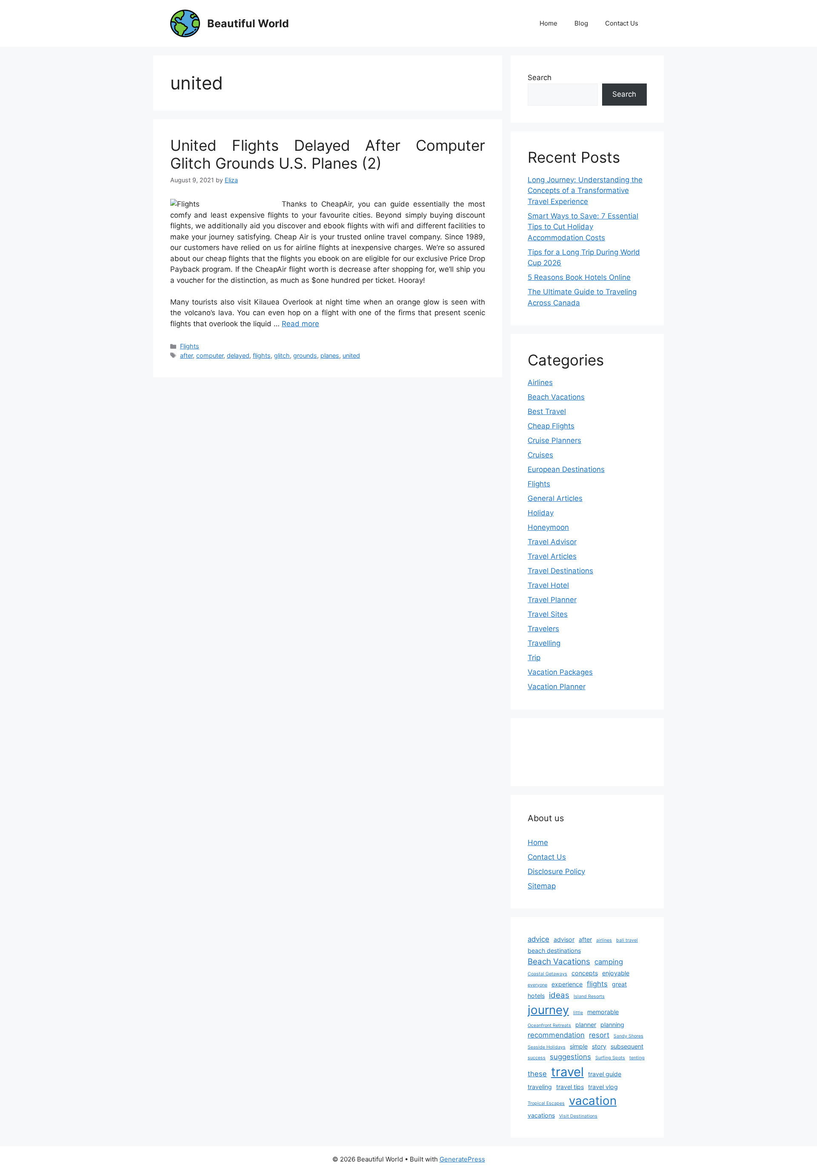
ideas (559, 995)
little (578, 1012)
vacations (541, 1115)
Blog (581, 23)
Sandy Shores (628, 1036)
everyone (537, 985)
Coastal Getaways (547, 974)
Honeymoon (548, 527)
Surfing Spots (610, 1058)
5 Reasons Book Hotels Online (579, 277)
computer (209, 355)
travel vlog (603, 1086)
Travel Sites (548, 614)
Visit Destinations (578, 1116)
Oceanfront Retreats (549, 1025)
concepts (584, 973)
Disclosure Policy (556, 871)
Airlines (540, 382)
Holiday (541, 513)
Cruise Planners (554, 440)
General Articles (555, 498)
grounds (305, 355)
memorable (603, 1011)
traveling (540, 1086)
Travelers (543, 628)
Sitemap (542, 886)
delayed (238, 355)
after (186, 355)
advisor (564, 939)
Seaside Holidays (547, 1047)
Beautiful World (248, 23)
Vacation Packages (560, 672)
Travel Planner (552, 599)
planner (585, 1024)
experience (567, 984)
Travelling (544, 643)
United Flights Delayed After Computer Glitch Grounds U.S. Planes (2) (327, 154)
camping (608, 961)
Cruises (540, 455)
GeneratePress (462, 1159)
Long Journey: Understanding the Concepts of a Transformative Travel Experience (585, 190)
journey (548, 1010)
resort (599, 1035)
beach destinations (554, 950)
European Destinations (566, 469)
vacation (593, 1100)
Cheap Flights (551, 426)
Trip (534, 657)
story (599, 1046)
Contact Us (621, 23)
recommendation (556, 1035)
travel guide (604, 1074)
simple (579, 1046)
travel (567, 1071)
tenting (637, 1058)
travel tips (570, 1086)
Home (548, 23)
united (351, 355)
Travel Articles (552, 556)
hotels (536, 995)
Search (539, 77)
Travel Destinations (560, 570)
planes (329, 355)
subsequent (627, 1046)
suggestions (570, 1056)
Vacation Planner (557, 686)
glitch (282, 355)
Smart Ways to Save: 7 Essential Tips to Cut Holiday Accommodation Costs (583, 227)
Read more (300, 323)
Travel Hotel (548, 585)
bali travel (627, 940)
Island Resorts (589, 996)
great (619, 984)
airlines (604, 940)
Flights (189, 346)
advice (538, 939)
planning (612, 1024)
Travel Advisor (552, 542)
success (537, 1058)
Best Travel (547, 411)
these (537, 1074)
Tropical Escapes (546, 1103)
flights (262, 355)
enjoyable (615, 973)
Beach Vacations (556, 397)
